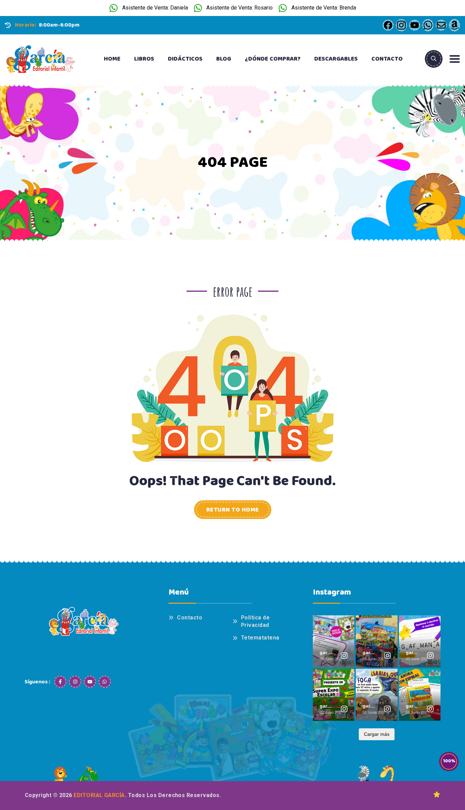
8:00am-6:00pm (59, 25)
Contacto (387, 59)
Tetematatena (260, 637)
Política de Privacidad (255, 621)
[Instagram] (75, 682)
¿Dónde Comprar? (273, 59)
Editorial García (99, 795)
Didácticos (185, 59)
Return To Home (232, 510)
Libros (144, 59)
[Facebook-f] (60, 682)
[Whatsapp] (104, 682)
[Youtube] (90, 682)
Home (112, 59)
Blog (223, 59)
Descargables (336, 59)
